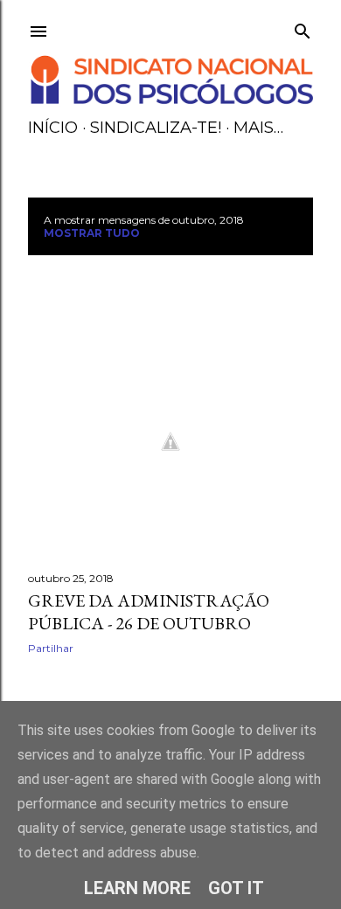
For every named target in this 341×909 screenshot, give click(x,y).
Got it (236, 888)
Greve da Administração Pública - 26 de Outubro (148, 612)
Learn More (137, 888)
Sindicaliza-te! (155, 127)
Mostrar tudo (92, 232)
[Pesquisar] (302, 27)
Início (53, 127)
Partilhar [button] (50, 648)
